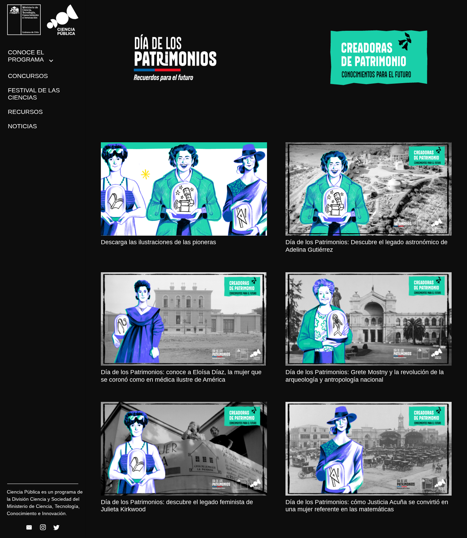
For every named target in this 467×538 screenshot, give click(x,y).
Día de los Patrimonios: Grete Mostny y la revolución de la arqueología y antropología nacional (364, 376)
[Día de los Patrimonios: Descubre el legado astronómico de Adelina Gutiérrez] (368, 189)
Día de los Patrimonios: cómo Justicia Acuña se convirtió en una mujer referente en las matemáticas (366, 506)
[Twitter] (56, 527)
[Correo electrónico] (29, 527)
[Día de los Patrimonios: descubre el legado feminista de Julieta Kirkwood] (184, 448)
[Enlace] (43, 19)
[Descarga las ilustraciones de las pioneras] (184, 189)
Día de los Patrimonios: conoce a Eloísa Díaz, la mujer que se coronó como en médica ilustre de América (181, 376)
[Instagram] (43, 527)
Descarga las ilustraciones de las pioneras (158, 242)
